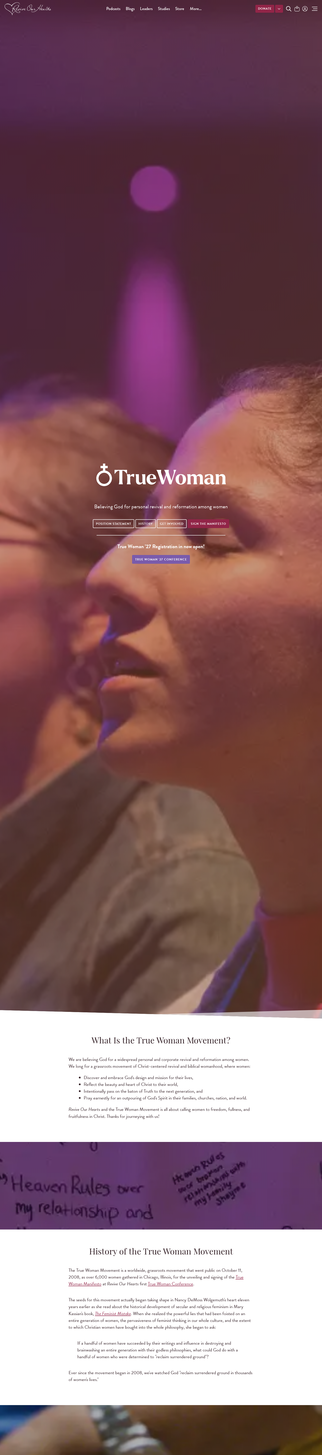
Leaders (146, 9)
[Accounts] (304, 8)
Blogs (130, 9)
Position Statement (113, 523)
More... (196, 9)
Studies (164, 9)
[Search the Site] (289, 9)
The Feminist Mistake (113, 1313)
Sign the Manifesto (208, 523)
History (145, 523)
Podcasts (113, 9)
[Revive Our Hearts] (29, 8)
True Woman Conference (170, 1283)
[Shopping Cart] (297, 9)
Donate (265, 8)
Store (179, 9)
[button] (313, 8)
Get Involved (172, 523)
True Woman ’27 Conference (161, 559)
